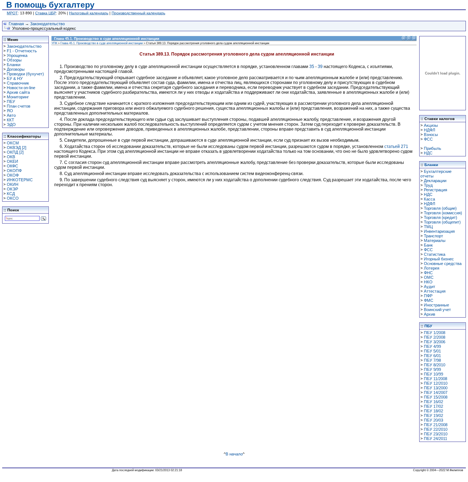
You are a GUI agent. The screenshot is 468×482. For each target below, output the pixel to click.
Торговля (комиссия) (443, 213)
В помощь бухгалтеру (50, 4)
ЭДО (11, 124)
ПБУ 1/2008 (434, 332)
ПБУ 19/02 (433, 415)
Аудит (429, 286)
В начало (234, 454)
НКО (428, 282)
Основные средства (442, 263)
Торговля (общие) (440, 208)
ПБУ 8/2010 (434, 365)
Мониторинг (18, 97)
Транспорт (433, 236)
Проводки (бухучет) (25, 74)
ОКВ (11, 156)
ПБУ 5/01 (432, 351)
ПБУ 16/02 (433, 401)
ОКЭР (12, 189)
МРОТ (12, 13)
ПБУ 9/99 (432, 369)
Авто (11, 115)
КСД (11, 193)
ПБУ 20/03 (433, 420)
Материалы (435, 240)
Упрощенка (17, 55)
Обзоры (14, 60)
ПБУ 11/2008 (435, 378)
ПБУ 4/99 (432, 346)
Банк (428, 245)
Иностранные (436, 305)
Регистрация (435, 189)
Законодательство (47, 23)
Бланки (13, 64)
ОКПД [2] (15, 152)
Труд (428, 185)
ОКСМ (13, 143)
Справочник (18, 83)
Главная (16, 23)
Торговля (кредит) (440, 217)
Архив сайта (18, 92)
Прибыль (432, 148)
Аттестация (435, 291)
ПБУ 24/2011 (435, 438)
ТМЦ (428, 226)
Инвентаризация (439, 231)
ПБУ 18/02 (433, 411)
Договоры (16, 69)
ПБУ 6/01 (432, 355)
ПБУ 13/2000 (435, 388)
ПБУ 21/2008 (435, 424)
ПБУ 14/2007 (435, 392)
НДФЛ (429, 130)
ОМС (429, 277)
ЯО (10, 110)
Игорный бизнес (439, 259)
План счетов (18, 106)
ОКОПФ (14, 170)
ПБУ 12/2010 (435, 383)
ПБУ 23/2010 (435, 434)
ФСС (428, 139)
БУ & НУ (15, 78)
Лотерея (431, 268)
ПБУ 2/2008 (434, 337)
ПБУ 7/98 (432, 360)
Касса (429, 199)
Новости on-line (21, 87)
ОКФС (12, 166)
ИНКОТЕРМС (20, 179)
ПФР (428, 295)
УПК (54, 43)
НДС (428, 153)
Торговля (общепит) (442, 222)
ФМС (428, 300)
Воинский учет (437, 309)
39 (320, 66)
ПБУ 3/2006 (434, 341)
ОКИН (12, 184)
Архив (429, 314)
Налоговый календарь (88, 13)
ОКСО (13, 198)
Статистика (434, 254)
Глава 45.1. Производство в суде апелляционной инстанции (101, 43)
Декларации (435, 180)
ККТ (10, 120)
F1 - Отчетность (22, 50)
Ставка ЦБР (45, 13)
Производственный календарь (138, 13)
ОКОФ (13, 175)
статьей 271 (396, 146)
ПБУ (11, 101)
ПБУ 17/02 (433, 406)
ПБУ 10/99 (433, 374)
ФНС (428, 272)
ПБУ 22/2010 (435, 429)
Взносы (431, 134)
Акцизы (431, 125)
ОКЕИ (12, 161)
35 (311, 66)
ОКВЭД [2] (16, 147)
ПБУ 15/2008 (435, 397)
